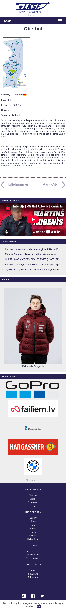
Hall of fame (33, 539)
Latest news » (9, 241)
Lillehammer (18, 184)
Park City (50, 184)
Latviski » (33, 15)
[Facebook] (33, 596)
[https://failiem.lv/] (33, 417)
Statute (33, 498)
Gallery (33, 518)
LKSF (7, 20)
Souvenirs (33, 573)
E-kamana (33, 577)
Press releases (33, 551)
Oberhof (12, 100)
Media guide (33, 554)
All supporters (33, 480)
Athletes (33, 535)
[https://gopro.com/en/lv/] (33, 398)
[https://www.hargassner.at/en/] (33, 455)
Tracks (33, 532)
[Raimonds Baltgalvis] (33, 363)
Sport (33, 521)
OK (38, 606)
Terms (33, 528)
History (33, 525)
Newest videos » (10, 200)
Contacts (33, 570)
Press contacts (33, 558)
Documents (33, 502)
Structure (33, 495)
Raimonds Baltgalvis (33, 366)
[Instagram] (24, 596)
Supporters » (9, 376)
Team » (6, 279)
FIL (33, 506)
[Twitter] (42, 596)
